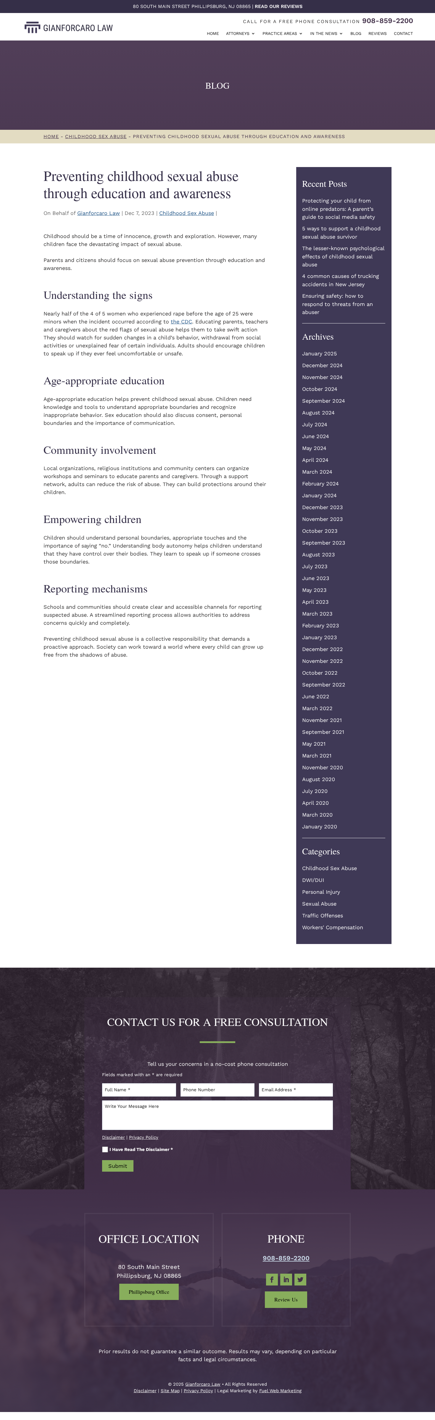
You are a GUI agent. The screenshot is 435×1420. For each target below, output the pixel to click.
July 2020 (315, 791)
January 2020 (319, 826)
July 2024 (314, 424)
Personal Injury (321, 892)
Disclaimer (113, 1137)
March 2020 (317, 815)
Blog (355, 33)
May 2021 (314, 744)
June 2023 (315, 578)
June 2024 (315, 436)
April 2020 (315, 803)
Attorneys (237, 33)
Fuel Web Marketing (280, 1390)
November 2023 (322, 519)
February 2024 (320, 483)
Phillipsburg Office (149, 1291)
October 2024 (319, 389)
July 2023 (315, 566)
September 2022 (323, 684)
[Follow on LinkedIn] (286, 1279)
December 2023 (322, 507)
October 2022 (320, 673)
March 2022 (317, 708)
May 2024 (314, 448)
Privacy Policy (143, 1137)
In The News (323, 33)
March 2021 (316, 755)
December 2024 (322, 365)
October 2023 (320, 531)
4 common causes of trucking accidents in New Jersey (340, 280)
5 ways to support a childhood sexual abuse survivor (341, 232)
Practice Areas (279, 33)
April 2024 (315, 460)
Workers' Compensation (332, 927)
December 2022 (322, 649)
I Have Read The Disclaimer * (141, 1149)
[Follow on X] (300, 1279)
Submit (117, 1166)
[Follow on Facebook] (272, 1279)
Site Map (170, 1390)
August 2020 (318, 779)
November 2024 (322, 377)
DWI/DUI (313, 880)
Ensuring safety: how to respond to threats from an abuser (337, 304)
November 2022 (322, 661)
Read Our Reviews (278, 6)
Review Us (286, 1299)
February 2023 (320, 625)
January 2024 (319, 495)
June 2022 (315, 696)
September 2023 (323, 543)
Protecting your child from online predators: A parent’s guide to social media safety (338, 208)
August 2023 (318, 554)
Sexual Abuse (319, 904)
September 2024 (323, 401)
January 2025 (319, 353)
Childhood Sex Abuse (186, 213)
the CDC (181, 321)
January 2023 (319, 637)
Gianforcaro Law (98, 213)
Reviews (377, 33)
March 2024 (317, 472)
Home (213, 33)
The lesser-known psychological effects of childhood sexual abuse (343, 256)
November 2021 (322, 720)
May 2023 (314, 590)
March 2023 (317, 614)
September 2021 (323, 732)
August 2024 (318, 412)
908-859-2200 (387, 21)
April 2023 (315, 602)
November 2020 (322, 767)
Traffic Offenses (322, 915)
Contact (403, 33)
